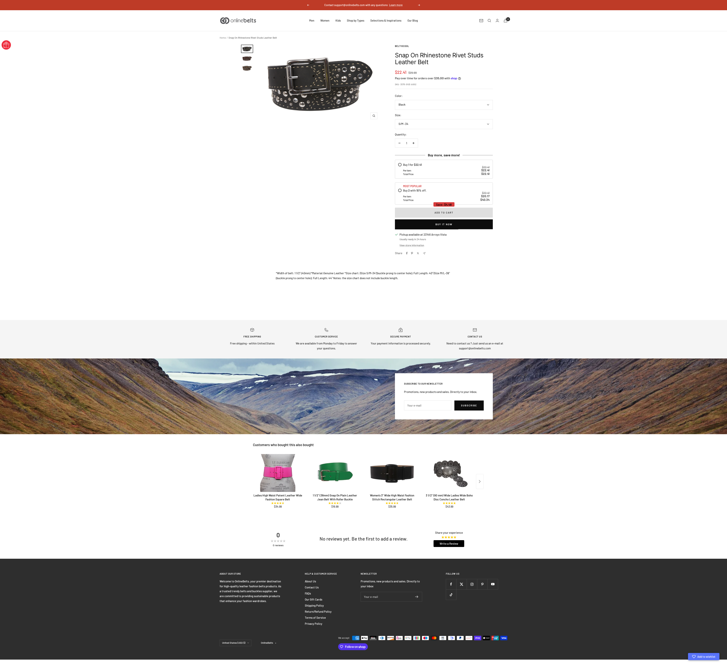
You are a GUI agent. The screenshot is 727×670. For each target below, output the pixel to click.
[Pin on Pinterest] (412, 253)
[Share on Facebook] (407, 253)
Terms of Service (315, 617)
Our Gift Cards (313, 599)
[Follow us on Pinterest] (482, 584)
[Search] (489, 20)
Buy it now (443, 224)
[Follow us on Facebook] (451, 584)
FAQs (308, 593)
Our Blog (412, 20)
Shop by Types (355, 20)
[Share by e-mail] (424, 253)
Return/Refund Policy (318, 611)
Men (311, 20)
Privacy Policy (313, 623)
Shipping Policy (314, 605)
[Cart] (505, 20)
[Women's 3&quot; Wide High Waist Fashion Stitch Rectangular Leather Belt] (392, 473)
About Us (310, 581)
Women (324, 20)
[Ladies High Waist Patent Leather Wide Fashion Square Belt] (277, 473)
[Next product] (480, 481)
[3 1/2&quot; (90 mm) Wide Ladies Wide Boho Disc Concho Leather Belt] (449, 473)
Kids (338, 20)
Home (223, 37)
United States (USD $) (233, 642)
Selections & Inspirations (385, 20)
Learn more (396, 5)
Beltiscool (402, 46)
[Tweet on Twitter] (418, 253)
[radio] (443, 169)
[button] (703, 656)
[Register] (416, 596)
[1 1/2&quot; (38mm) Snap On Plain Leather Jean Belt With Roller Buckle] (335, 473)
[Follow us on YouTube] (493, 584)
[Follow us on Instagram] (472, 584)
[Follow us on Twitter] (461, 584)
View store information (411, 245)
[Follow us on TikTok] (451, 594)
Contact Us (312, 587)
